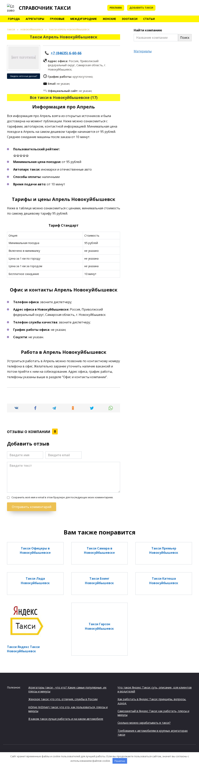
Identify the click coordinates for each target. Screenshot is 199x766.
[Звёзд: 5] (27, 155)
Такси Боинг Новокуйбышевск (99, 580)
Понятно (119, 761)
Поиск (184, 37)
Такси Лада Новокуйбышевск (35, 580)
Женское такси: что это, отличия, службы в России (63, 699)
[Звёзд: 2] (17, 155)
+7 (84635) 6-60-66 (66, 53)
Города (14, 19)
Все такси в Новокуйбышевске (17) (64, 97)
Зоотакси (129, 19)
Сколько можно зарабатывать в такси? (144, 723)
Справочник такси (45, 7)
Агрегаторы (35, 19)
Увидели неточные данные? (23, 76)
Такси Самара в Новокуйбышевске (99, 550)
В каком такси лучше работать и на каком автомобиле (65, 719)
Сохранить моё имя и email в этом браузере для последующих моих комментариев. (62, 497)
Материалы (143, 51)
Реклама (116, 7)
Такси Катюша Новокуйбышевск (163, 580)
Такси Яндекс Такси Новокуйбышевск (23, 649)
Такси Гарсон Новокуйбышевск (99, 626)
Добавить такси (141, 7)
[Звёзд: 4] (24, 155)
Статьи (149, 19)
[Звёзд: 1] (14, 155)
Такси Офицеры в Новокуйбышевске (35, 550)
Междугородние (83, 19)
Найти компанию (148, 30)
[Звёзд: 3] (21, 155)
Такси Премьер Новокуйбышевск (163, 550)
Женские (109, 19)
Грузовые (57, 19)
